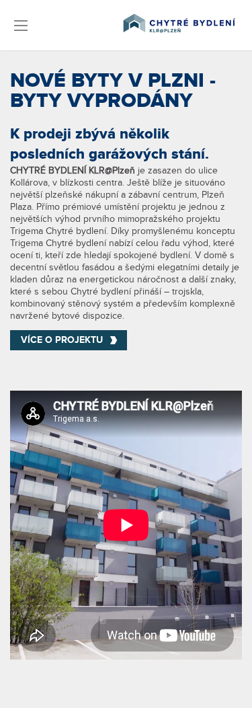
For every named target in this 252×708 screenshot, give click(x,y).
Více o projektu (62, 340)
